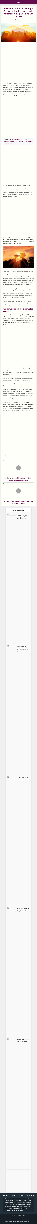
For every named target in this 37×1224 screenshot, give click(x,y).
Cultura (13, 1195)
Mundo (21, 1195)
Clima (4, 455)
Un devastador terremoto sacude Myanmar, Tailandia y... (22, 649)
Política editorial (23, 1221)
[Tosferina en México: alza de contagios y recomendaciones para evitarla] (12, 1102)
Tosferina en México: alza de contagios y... (23, 1040)
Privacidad (16, 1221)
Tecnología (30, 1195)
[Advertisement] (18, 63)
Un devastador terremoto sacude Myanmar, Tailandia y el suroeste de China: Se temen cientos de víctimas (18, 141)
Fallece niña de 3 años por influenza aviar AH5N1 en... (22, 516)
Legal (6, 1221)
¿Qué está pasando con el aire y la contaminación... (23, 910)
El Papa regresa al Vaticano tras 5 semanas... (22, 779)
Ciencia (5, 1195)
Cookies (10, 1221)
